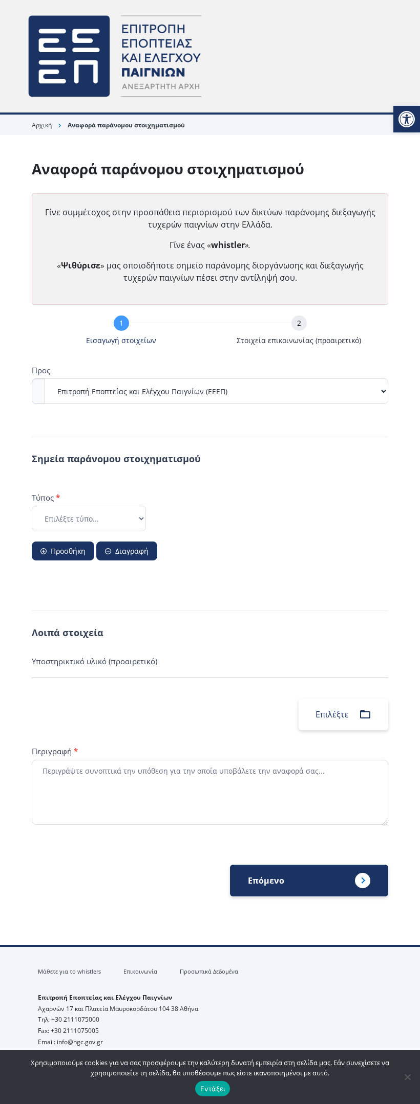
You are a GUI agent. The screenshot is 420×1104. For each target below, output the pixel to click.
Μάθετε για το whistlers (69, 971)
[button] (406, 119)
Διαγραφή (132, 551)
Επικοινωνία (140, 971)
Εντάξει (212, 1089)
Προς (41, 370)
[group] (210, 332)
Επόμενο (266, 880)
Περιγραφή (55, 751)
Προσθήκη (68, 551)
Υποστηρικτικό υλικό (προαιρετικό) (94, 661)
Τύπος (46, 497)
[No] (407, 1077)
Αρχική (42, 125)
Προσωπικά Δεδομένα (209, 971)
